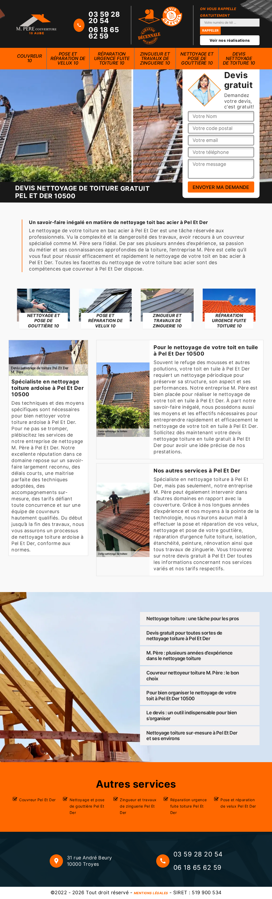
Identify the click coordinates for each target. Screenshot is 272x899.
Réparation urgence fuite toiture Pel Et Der (188, 806)
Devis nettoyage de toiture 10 (239, 58)
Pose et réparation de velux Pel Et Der (238, 802)
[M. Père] (36, 24)
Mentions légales (151, 893)
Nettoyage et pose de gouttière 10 (197, 58)
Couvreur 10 (29, 58)
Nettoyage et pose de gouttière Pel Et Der (87, 806)
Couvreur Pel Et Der (37, 799)
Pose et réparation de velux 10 (67, 58)
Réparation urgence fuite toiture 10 (112, 58)
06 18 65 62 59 (103, 33)
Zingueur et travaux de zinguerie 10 (155, 58)
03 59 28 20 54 (104, 17)
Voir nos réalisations (230, 40)
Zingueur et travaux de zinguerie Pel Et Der (138, 806)
